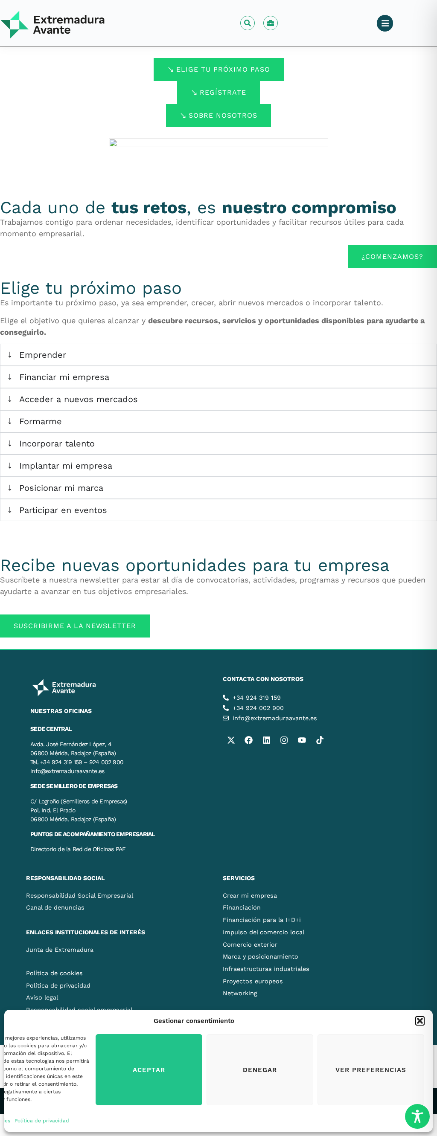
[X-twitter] (231, 740)
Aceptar (149, 1070)
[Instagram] (284, 740)
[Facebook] (249, 740)
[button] (420, 1021)
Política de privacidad (42, 1121)
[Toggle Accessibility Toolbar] (417, 1116)
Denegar (260, 1070)
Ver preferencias (370, 1070)
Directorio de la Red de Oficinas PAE (77, 849)
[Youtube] (302, 740)
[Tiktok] (320, 740)
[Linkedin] (266, 740)
